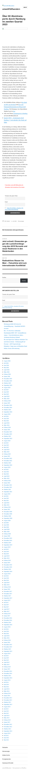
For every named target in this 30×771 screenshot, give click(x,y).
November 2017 (8, 593)
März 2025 (6, 398)
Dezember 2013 (8, 698)
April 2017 (6, 609)
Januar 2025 (7, 403)
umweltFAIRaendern (11, 9)
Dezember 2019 (8, 538)
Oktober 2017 (7, 596)
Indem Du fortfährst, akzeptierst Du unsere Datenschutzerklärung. (14, 208)
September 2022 (8, 465)
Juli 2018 (6, 576)
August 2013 (7, 706)
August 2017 (7, 600)
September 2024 (8, 412)
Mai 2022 (6, 474)
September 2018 (8, 571)
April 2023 (6, 449)
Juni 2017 (6, 604)
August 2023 (7, 440)
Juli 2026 (6, 363)
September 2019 (8, 545)
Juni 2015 (6, 658)
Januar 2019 (7, 562)
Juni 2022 (6, 471)
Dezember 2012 (8, 724)
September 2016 (8, 624)
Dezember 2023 (8, 432)
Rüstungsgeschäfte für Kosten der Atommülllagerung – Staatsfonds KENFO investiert (14, 326)
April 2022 (6, 476)
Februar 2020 (7, 534)
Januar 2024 (7, 429)
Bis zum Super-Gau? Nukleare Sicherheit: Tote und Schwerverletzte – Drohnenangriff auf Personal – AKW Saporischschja (16, 342)
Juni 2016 (6, 631)
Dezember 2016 (8, 618)
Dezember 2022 (8, 458)
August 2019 (7, 547)
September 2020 (8, 518)
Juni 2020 (6, 525)
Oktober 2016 (7, 622)
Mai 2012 (6, 740)
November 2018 (8, 567)
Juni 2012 (6, 737)
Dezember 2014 (8, 671)
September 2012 (8, 731)
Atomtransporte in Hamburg (20, 113)
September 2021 (8, 491)
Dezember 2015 (8, 644)
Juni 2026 (6, 365)
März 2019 (6, 558)
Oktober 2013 (7, 702)
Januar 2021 (7, 509)
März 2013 (6, 718)
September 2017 (8, 598)
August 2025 (7, 387)
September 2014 (8, 678)
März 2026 (6, 372)
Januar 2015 (7, 669)
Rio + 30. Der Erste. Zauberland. (12, 330)
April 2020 (6, 529)
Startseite (5, 747)
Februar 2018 (7, 587)
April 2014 (6, 689)
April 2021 (6, 503)
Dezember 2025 (8, 378)
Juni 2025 (6, 392)
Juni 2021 (6, 498)
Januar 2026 (7, 376)
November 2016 (8, 620)
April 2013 (6, 715)
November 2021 (8, 487)
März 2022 (6, 478)
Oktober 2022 (7, 463)
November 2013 (8, 700)
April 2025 (6, 396)
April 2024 (6, 423)
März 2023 (6, 452)
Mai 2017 (6, 607)
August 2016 (7, 627)
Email (6, 202)
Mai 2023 (6, 447)
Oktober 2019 (7, 542)
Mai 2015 (6, 660)
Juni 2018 (6, 578)
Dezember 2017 (8, 591)
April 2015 (6, 662)
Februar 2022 (7, 480)
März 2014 (6, 691)
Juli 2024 (6, 416)
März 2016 (6, 638)
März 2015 (6, 664)
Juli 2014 (6, 682)
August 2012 (7, 733)
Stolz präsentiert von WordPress (19, 768)
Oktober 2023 (7, 436)
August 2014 (7, 680)
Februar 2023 (7, 454)
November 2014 (8, 673)
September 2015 (8, 651)
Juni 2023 (6, 445)
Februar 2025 (7, 401)
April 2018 (6, 582)
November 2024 (8, 407)
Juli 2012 (6, 735)
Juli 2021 (6, 496)
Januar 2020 (7, 536)
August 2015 (7, 653)
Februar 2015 (7, 667)
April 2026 (6, 370)
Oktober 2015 (7, 649)
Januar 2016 (7, 642)
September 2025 (8, 385)
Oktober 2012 (7, 729)
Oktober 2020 (7, 516)
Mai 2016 (6, 633)
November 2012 (8, 726)
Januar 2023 (7, 456)
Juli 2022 (6, 469)
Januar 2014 (7, 695)
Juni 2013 (6, 711)
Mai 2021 (6, 500)
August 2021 (7, 494)
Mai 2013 (6, 713)
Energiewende (6, 759)
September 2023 (8, 438)
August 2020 (7, 520)
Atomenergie (21, 221)
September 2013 (8, 704)
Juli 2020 (6, 522)
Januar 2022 (7, 483)
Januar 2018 (7, 589)
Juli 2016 (6, 629)
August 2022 (7, 467)
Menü (25, 7)
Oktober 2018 (7, 569)
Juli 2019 (6, 549)
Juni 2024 (6, 418)
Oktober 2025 (7, 383)
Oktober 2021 (7, 489)
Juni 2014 (6, 684)
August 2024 (7, 414)
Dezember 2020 (8, 511)
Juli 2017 (6, 602)
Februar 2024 (7, 427)
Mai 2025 (6, 394)
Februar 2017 (7, 613)
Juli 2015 (6, 655)
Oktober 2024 (7, 409)
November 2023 (8, 434)
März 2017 (6, 611)
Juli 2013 (6, 709)
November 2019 (8, 540)
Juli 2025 (6, 389)
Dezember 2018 (8, 565)
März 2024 (6, 425)
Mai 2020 (6, 527)
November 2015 (8, 647)
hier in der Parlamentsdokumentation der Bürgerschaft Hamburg (15, 107)
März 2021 (6, 505)
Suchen (4, 277)
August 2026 (7, 361)
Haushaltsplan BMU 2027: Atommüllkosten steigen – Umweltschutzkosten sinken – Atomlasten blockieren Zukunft (15, 335)
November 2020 (8, 514)
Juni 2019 (6, 551)
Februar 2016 (7, 640)
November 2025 (8, 381)
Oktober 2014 (7, 675)
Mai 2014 (6, 686)
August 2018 (7, 573)
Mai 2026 (6, 367)
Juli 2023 (6, 443)
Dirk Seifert (7, 221)
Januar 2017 (7, 616)
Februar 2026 (7, 374)
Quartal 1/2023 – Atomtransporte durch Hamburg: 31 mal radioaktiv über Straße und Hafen (15, 120)
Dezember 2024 (8, 405)
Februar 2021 (7, 507)
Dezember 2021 (8, 485)
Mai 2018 (6, 580)
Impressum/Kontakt (7, 763)
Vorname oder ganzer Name (11, 195)
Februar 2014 (7, 693)
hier (14, 111)
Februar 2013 (7, 720)
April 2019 (6, 556)
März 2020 (6, 531)
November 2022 (8, 460)
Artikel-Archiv (6, 755)
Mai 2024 (6, 421)
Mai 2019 (6, 554)
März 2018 (6, 585)
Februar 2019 (7, 560)
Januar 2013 (7, 722)
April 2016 (6, 636)
